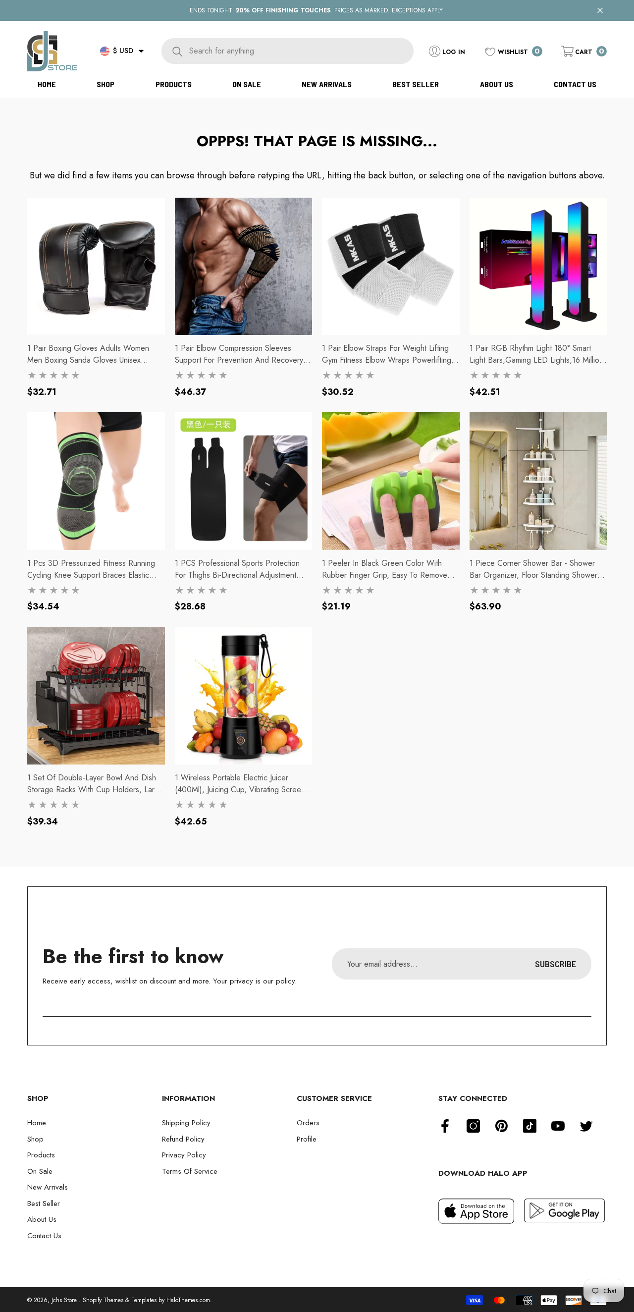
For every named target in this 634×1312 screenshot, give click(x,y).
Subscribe (555, 963)
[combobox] (301, 51)
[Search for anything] (287, 51)
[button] (141, 51)
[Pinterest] (501, 1126)
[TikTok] (529, 1126)
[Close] (600, 10)
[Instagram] (473, 1126)
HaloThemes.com (188, 1300)
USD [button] (123, 50)
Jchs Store (65, 1300)
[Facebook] (445, 1126)
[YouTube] (558, 1126)
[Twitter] (586, 1126)
